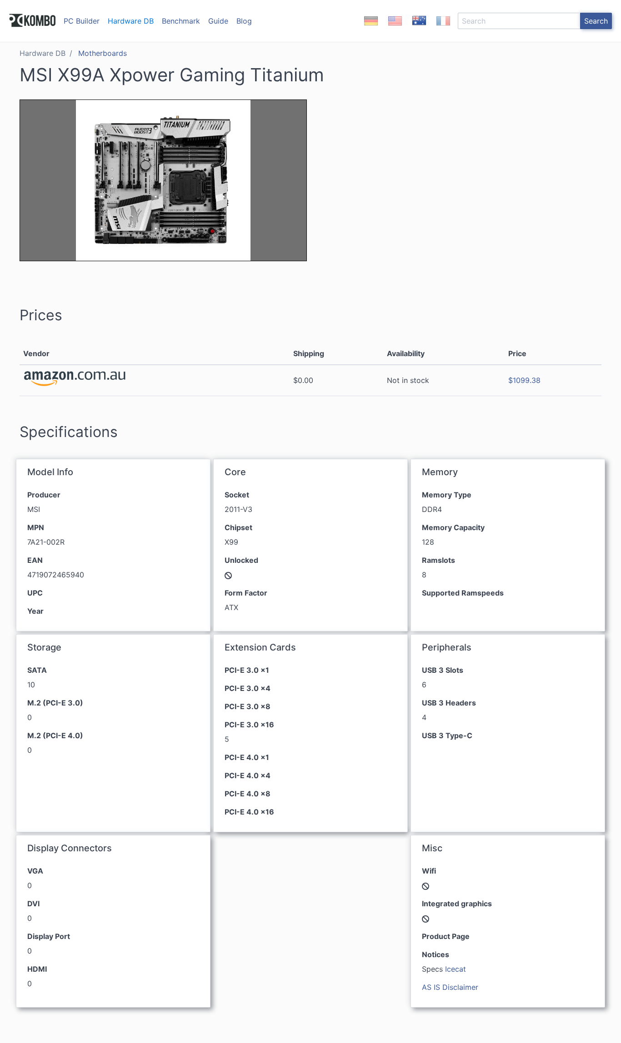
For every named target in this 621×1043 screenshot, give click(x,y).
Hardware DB (131, 20)
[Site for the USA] (395, 28)
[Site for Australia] (419, 28)
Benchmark (181, 20)
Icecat (455, 968)
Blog (244, 20)
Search (596, 20)
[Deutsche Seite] (371, 28)
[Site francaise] (443, 28)
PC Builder (82, 20)
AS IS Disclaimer (450, 987)
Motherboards (102, 53)
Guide (218, 20)
